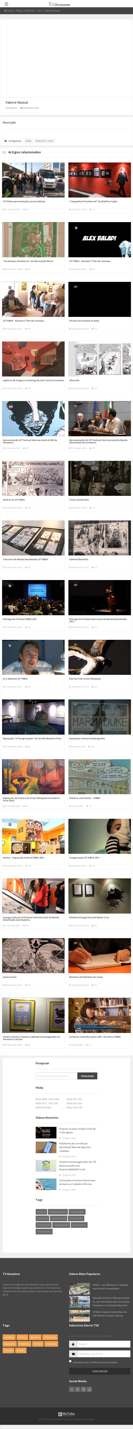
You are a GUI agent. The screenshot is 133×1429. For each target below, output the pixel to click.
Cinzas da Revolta (79, 499)
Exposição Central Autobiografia (87, 738)
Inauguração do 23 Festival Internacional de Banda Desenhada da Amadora (31, 918)
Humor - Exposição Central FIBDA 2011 (23, 857)
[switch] (70, 1361)
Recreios (35, 1337)
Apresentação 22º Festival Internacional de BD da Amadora (30, 441)
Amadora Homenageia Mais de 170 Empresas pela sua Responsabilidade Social (77, 1165)
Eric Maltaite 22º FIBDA (15, 678)
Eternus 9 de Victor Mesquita (85, 678)
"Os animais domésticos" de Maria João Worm (28, 261)
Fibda (19, 10)
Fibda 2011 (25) (74, 1099)
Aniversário (50, 1337)
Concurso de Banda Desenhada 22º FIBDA (25, 559)
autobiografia (61, 1224)
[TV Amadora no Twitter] (77, 1389)
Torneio (38, 1343)
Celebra (22, 1337)
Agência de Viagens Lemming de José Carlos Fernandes (33, 380)
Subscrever (100, 1371)
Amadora (9, 1337)
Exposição (9, 1343)
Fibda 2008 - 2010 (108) (47, 1099)
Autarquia (51, 1343)
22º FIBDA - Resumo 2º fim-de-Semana (23, 320)
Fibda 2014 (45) (43, 1107)
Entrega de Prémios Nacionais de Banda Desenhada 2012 (98, 620)
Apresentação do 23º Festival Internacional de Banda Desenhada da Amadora (98, 441)
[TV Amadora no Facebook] (71, 1389)
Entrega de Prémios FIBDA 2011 (20, 619)
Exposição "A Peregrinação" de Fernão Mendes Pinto (32, 738)
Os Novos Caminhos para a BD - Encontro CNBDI (95, 1036)
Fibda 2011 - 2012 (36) (46, 1103)
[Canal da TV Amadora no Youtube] (89, 1389)
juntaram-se (76, 1218)
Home (10, 10)
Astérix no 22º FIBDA (14, 499)
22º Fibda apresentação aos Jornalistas (24, 201)
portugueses (44, 1231)
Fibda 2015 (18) (74, 1107)
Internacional (58, 1218)
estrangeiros (79, 1224)
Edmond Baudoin (78, 559)
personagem (77, 1211)
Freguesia (24, 1343)
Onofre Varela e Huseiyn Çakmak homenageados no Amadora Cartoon (31, 1038)
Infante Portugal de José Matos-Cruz (89, 917)
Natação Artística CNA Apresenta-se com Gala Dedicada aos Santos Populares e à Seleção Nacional (111, 1301)
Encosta (8, 1350)
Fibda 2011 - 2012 (33, 10)
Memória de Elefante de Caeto (86, 977)
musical (41, 1211)
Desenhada (43, 1224)
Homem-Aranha (58, 1211)
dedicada (42, 1218)
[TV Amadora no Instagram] (83, 1389)
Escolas (21, 1350)
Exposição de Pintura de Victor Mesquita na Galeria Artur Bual (31, 799)
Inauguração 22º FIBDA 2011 (84, 857)
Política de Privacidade (104, 1362)
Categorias (14, 140)
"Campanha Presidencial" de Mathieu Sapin (93, 201)
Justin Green (9, 977)
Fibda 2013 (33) (74, 1103)
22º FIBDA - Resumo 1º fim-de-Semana (89, 261)
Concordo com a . (95, 1362)
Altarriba (74, 380)
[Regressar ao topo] (121, 1407)
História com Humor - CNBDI (84, 798)
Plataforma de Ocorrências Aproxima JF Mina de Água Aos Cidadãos (75, 1147)
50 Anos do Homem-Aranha (84, 320)
